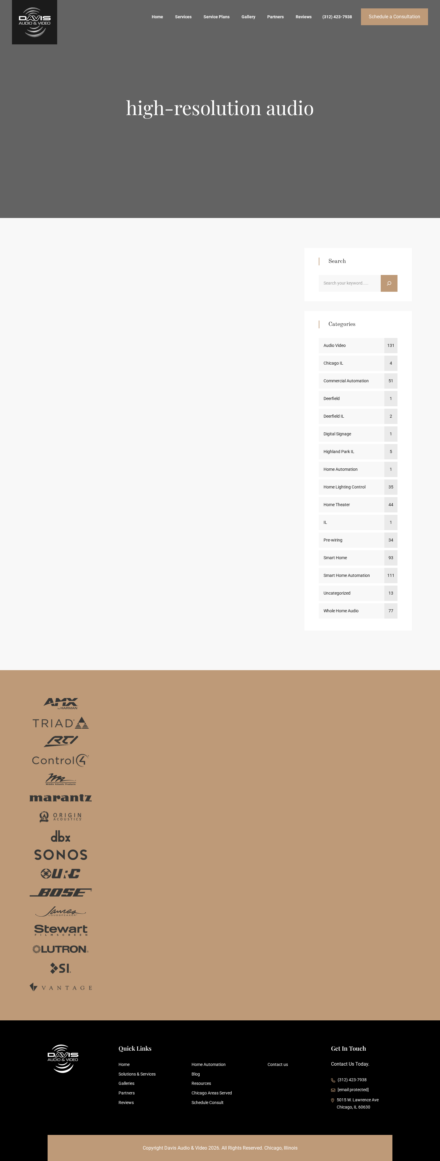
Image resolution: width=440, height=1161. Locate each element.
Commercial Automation (97, 396)
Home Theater (140, 396)
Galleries (126, 1083)
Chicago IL (333, 363)
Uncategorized (337, 593)
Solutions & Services (137, 1074)
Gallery (248, 16)
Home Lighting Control (344, 487)
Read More (264, 511)
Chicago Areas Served (212, 1093)
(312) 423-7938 (337, 16)
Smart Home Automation (241, 396)
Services (183, 16)
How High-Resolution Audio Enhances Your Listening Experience (154, 432)
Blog (196, 1074)
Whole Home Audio (63, 406)
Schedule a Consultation (394, 16)
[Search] (389, 283)
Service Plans (217, 16)
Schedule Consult (208, 1102)
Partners (275, 16)
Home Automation (341, 469)
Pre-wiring (171, 396)
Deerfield (332, 398)
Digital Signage (337, 433)
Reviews (304, 16)
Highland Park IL (339, 451)
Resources (201, 1083)
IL (325, 522)
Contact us (278, 1064)
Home (157, 16)
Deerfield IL (334, 416)
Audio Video (56, 396)
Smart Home (199, 396)
